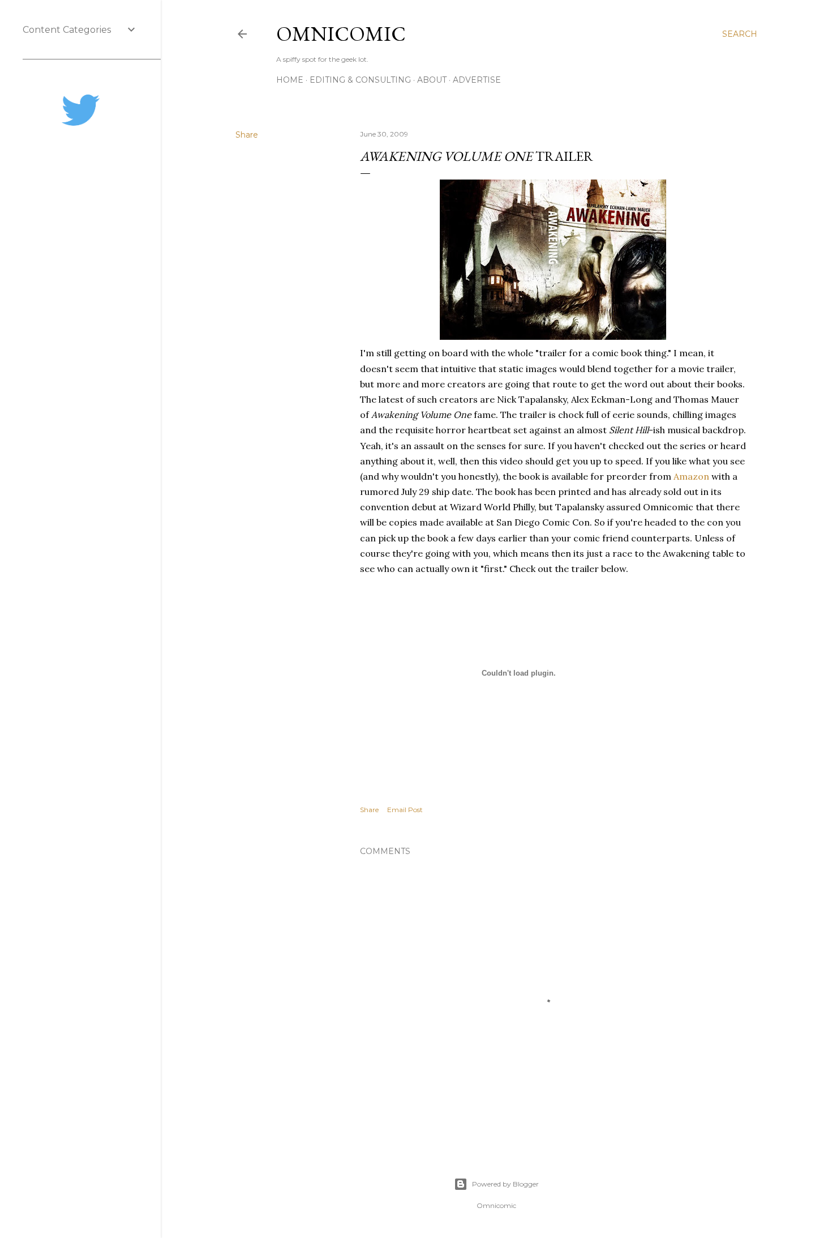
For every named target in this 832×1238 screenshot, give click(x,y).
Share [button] (246, 135)
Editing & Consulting (360, 80)
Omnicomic (341, 33)
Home (289, 80)
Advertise (477, 80)
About (432, 80)
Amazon (691, 476)
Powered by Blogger (505, 1184)
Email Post (405, 809)
